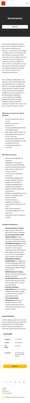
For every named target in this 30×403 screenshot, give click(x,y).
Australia (4, 388)
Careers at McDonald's (3, 3)
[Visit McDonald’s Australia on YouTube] (15, 382)
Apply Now (15, 26)
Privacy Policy (5, 391)
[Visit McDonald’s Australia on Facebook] (6, 382)
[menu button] (27, 3)
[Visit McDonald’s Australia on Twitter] (10, 382)
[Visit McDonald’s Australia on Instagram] (19, 382)
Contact (4, 389)
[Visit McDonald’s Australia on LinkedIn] (24, 382)
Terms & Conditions (7, 393)
